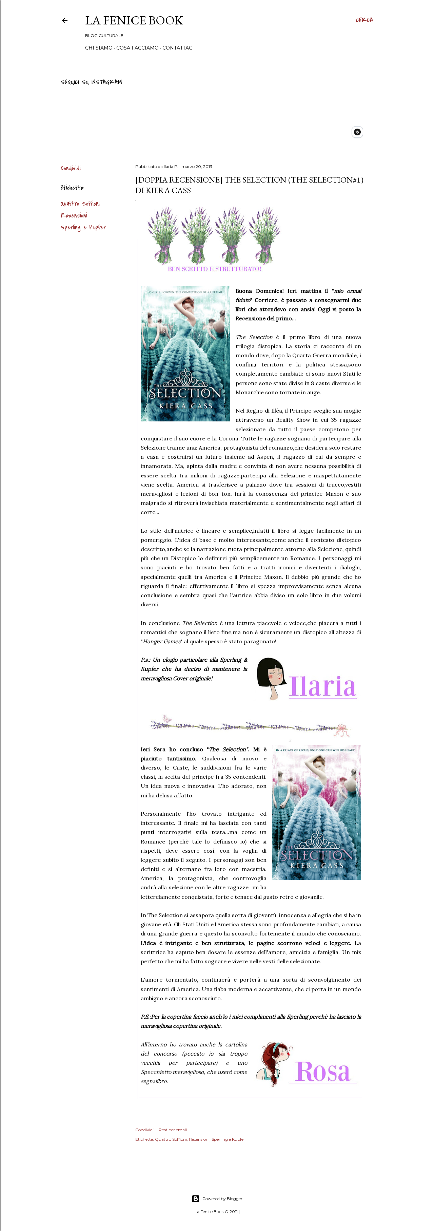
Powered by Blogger (222, 1198)
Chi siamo (99, 48)
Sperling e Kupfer (83, 227)
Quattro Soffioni (80, 203)
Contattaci (178, 48)
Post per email (173, 1129)
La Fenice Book (134, 20)
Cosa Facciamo (137, 48)
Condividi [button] (71, 168)
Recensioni (74, 215)
